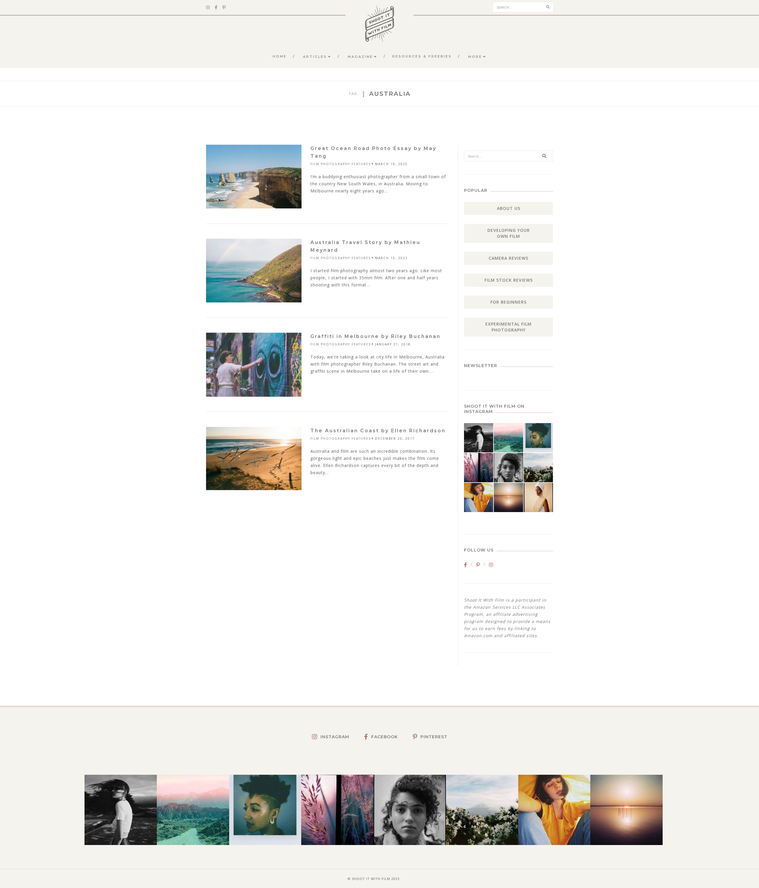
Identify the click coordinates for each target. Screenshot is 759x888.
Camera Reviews (508, 258)
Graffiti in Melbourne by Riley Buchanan (375, 336)
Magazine (360, 57)
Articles (315, 57)
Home (280, 56)
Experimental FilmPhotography (508, 327)
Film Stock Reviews (508, 280)
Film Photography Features (340, 164)
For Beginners (508, 302)
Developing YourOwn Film (508, 233)
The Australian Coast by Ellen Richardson (378, 430)
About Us (508, 208)
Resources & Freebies (422, 56)
